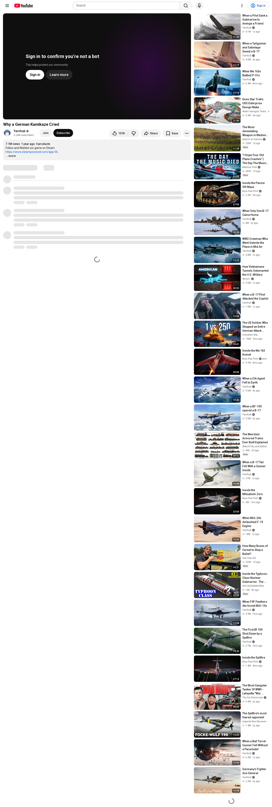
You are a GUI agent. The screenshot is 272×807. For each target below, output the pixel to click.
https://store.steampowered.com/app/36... (33, 151)
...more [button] (11, 155)
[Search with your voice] (199, 6)
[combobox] (127, 5)
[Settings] (242, 5)
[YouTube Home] (23, 5)
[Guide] (7, 5)
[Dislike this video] (133, 133)
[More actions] (187, 133)
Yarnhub (19, 131)
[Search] (185, 6)
